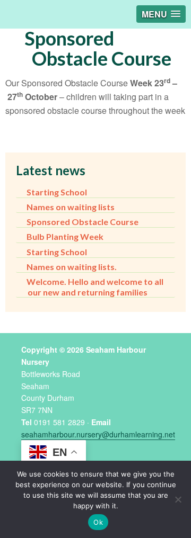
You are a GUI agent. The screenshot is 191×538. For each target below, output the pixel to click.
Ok (98, 522)
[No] (177, 499)
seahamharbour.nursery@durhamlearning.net (98, 434)
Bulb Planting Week (65, 236)
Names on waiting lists (71, 207)
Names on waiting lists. (72, 267)
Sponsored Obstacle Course (82, 222)
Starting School (57, 192)
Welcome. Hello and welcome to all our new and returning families (95, 286)
